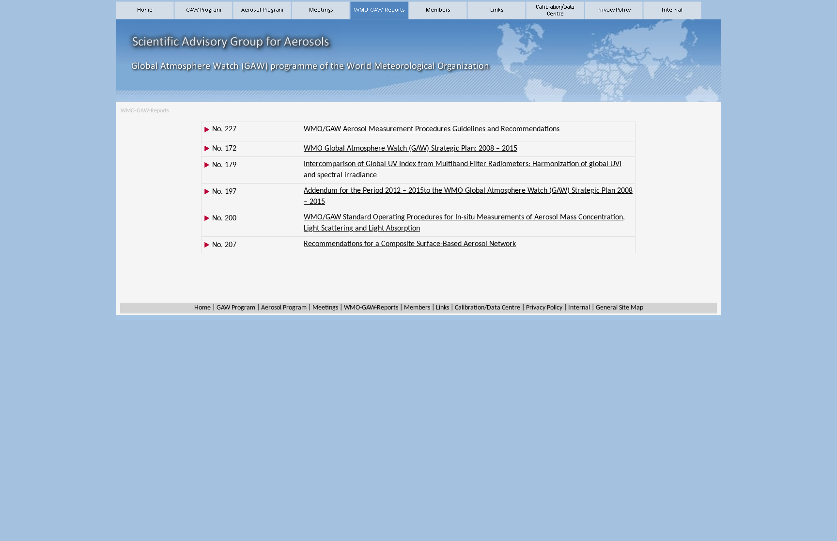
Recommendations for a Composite (410, 244)
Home (202, 308)
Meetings (325, 308)
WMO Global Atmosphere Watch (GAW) (410, 149)
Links (442, 308)
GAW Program (236, 308)
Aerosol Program (284, 308)
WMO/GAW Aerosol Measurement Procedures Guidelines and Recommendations (431, 129)
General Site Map (619, 308)
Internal (579, 308)
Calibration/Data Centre (487, 308)
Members (417, 308)
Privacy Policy (544, 308)
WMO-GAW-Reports (371, 308)
